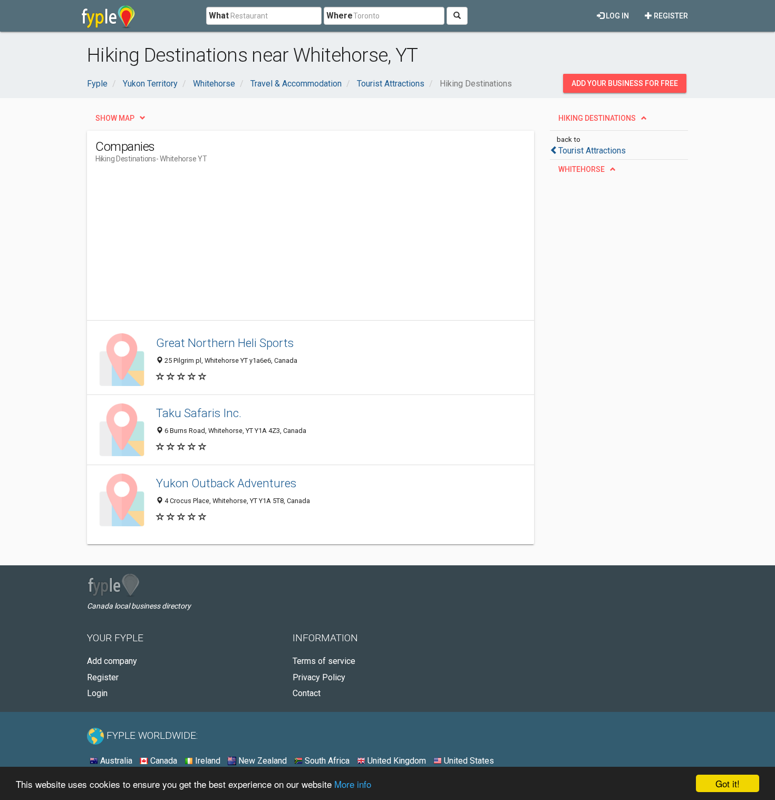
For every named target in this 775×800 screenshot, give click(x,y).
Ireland (206, 761)
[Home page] (108, 16)
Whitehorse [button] (581, 169)
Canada (162, 761)
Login (97, 693)
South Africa (326, 761)
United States (468, 761)
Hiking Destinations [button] (597, 118)
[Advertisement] (287, 246)
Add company (112, 661)
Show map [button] (114, 118)
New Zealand (261, 761)
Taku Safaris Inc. (198, 413)
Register (670, 16)
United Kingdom (395, 761)
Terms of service (324, 661)
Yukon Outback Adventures (226, 483)
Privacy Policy (319, 677)
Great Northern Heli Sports (225, 343)
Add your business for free (624, 83)
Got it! (727, 783)
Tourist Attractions (592, 151)
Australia (115, 761)
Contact (307, 693)
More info (352, 784)
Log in (616, 16)
